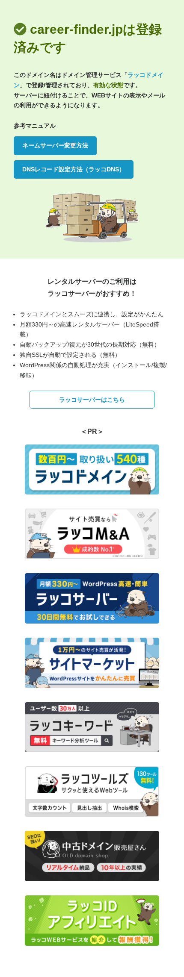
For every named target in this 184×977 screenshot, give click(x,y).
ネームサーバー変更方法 (55, 145)
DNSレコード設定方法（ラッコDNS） (73, 169)
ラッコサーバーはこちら (92, 399)
